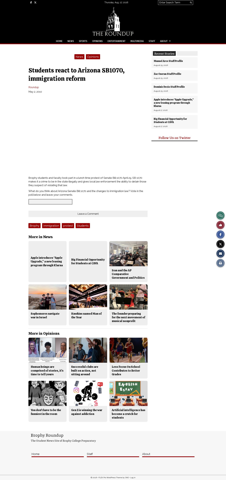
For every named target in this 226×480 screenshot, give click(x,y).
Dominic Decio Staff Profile (169, 86)
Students (83, 225)
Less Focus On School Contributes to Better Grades (126, 370)
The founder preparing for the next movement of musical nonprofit (128, 317)
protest (68, 225)
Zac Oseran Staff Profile (167, 74)
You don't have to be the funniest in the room (46, 412)
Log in (132, 477)
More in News (40, 236)
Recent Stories (164, 53)
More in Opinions (43, 333)
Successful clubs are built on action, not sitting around (84, 370)
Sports (83, 41)
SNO (127, 477)
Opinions (97, 41)
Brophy (34, 225)
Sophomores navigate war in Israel (45, 315)
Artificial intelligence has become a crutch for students (128, 413)
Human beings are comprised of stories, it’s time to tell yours (47, 370)
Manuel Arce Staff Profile (168, 61)
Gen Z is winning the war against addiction (86, 412)
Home (59, 41)
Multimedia (137, 41)
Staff (152, 41)
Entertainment (116, 41)
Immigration (51, 225)
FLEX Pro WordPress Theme (110, 477)
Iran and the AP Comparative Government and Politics (128, 274)
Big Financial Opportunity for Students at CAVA (170, 120)
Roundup (33, 87)
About (164, 41)
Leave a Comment (88, 213)
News (70, 41)
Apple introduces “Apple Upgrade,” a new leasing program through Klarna (174, 103)
